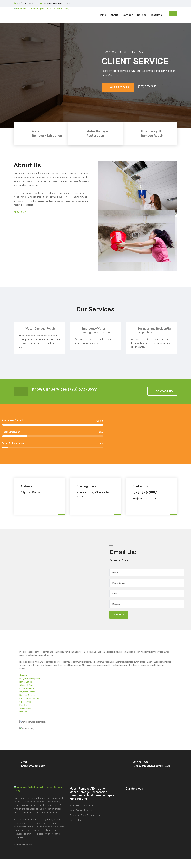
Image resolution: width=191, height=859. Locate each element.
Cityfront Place (26, 685)
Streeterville (25, 702)
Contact (127, 15)
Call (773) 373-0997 (26, 3)
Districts (156, 15)
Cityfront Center (27, 692)
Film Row (23, 705)
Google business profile (29, 678)
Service (142, 15)
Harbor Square (25, 682)
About (114, 15)
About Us (19, 212)
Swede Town (25, 708)
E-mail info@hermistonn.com (56, 3)
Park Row (23, 712)
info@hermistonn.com (145, 498)
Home (102, 15)
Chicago (23, 675)
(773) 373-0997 (147, 86)
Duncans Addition (27, 695)
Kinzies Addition (26, 688)
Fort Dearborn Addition (29, 698)
